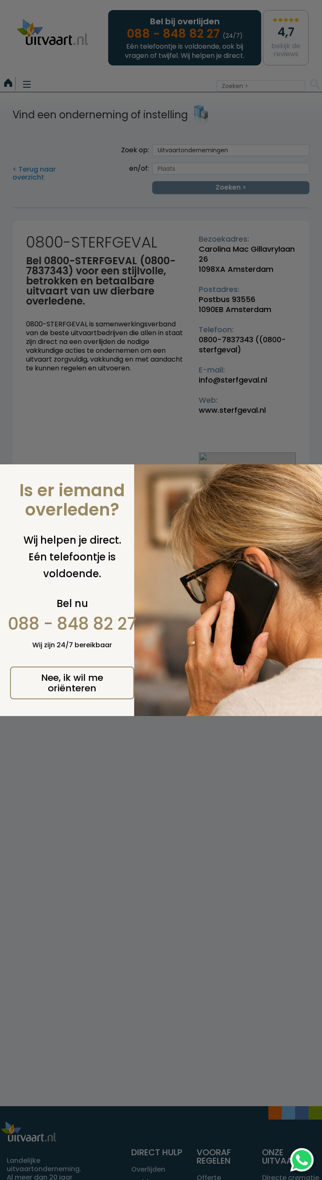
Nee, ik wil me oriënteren (72, 683)
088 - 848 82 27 (72, 624)
